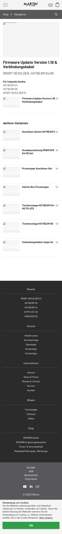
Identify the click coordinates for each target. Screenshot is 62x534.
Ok (31, 525)
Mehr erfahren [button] (46, 518)
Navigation (20, 14)
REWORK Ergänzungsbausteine (31, 442)
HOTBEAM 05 (31, 303)
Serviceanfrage (31, 340)
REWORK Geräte (31, 437)
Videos (31, 418)
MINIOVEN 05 (31, 316)
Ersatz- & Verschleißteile (31, 446)
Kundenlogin (31, 348)
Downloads (31, 344)
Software (31, 414)
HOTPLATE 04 (31, 311)
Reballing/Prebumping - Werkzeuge (31, 451)
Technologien (31, 409)
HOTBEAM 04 (31, 307)
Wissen (31, 400)
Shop (31, 428)
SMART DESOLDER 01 (31, 298)
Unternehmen (31, 363)
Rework (31, 289)
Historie (31, 372)
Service (31, 326)
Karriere (31, 385)
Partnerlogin (31, 353)
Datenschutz (31, 475)
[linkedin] (31, 486)
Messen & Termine (31, 381)
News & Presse (31, 376)
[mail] (37, 486)
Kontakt (31, 390)
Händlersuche (31, 335)
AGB (31, 471)
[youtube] (24, 486)
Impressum (31, 478)
